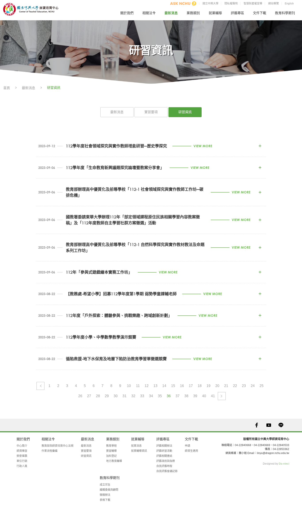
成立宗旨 (105, 484)
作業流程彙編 (49, 450)
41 (213, 396)
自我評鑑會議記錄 (167, 471)
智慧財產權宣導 (253, 3)
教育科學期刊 (285, 13)
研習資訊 (185, 112)
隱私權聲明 (231, 3)
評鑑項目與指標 (165, 461)
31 (124, 396)
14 (164, 386)
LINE (281, 425)
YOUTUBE (268, 425)
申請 (187, 445)
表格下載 (105, 500)
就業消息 (136, 445)
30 (116, 396)
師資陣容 (22, 450)
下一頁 (222, 396)
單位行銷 (22, 461)
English (289, 3)
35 (160, 396)
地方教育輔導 (114, 461)
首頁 (6, 88)
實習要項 (151, 112)
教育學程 (111, 445)
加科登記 (111, 456)
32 (133, 396)
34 (151, 396)
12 (147, 386)
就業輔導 (215, 13)
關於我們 (127, 13)
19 (208, 386)
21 (226, 386)
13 (155, 386)
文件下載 (259, 13)
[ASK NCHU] (183, 3)
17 (191, 386)
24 (253, 386)
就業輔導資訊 (139, 450)
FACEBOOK (256, 425)
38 (186, 396)
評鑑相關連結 (164, 456)
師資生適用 (191, 450)
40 (204, 396)
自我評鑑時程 (164, 466)
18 (200, 386)
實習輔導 (111, 450)
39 (195, 396)
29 (107, 396)
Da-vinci (284, 463)
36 (169, 396)
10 (129, 386)
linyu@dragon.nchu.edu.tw (273, 453)
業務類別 (193, 13)
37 (178, 396)
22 (235, 386)
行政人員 (22, 466)
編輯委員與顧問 (109, 489)
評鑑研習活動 (164, 450)
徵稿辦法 (105, 494)
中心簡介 (22, 445)
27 (89, 396)
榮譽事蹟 (22, 456)
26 (80, 396)
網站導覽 (273, 3)
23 (244, 386)
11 (138, 386)
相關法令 (149, 13)
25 (262, 386)
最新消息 (171, 13)
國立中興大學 (210, 3)
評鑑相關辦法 (164, 445)
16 (182, 386)
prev (40, 386)
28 (98, 396)
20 (217, 386)
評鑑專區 (237, 13)
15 (173, 386)
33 (142, 396)
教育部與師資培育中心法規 (57, 445)
